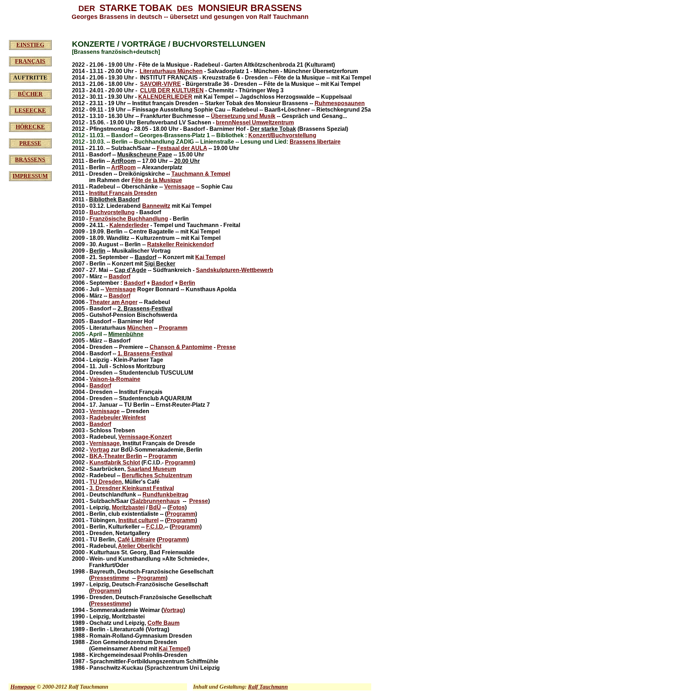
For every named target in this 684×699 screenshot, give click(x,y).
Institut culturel (138, 520)
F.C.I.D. (155, 527)
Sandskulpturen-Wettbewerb (234, 270)
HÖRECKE (30, 127)
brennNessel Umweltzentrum (255, 122)
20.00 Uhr (187, 161)
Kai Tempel (210, 257)
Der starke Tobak (273, 129)
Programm (173, 328)
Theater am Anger (113, 302)
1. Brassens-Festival (145, 353)
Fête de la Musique (156, 180)
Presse (226, 347)
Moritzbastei (128, 507)
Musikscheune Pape (144, 154)
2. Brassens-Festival (145, 308)
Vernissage (179, 187)
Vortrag (99, 450)
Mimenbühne (126, 334)
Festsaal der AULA (182, 148)
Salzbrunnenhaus (156, 501)
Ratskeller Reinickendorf (180, 244)
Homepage (22, 687)
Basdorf (145, 257)
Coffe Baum (163, 623)
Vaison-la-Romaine (114, 379)
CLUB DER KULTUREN (172, 90)
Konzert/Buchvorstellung (282, 135)
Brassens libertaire (315, 142)
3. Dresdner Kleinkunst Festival (131, 488)
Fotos (177, 507)
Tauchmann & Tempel (200, 174)
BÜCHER (30, 94)
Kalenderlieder (129, 225)
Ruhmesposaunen (340, 103)
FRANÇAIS (30, 61)
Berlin (97, 251)
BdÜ (155, 507)
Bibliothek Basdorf (114, 199)
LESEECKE (30, 110)
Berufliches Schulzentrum (157, 475)
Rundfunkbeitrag (165, 495)
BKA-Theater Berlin (115, 456)
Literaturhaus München (171, 71)
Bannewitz (156, 206)
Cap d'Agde (130, 270)
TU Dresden (105, 482)
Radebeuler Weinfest (117, 418)
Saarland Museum (151, 469)
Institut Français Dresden (123, 193)
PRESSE (30, 143)
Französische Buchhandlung (128, 219)
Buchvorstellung (112, 212)
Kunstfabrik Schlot (114, 462)
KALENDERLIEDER (165, 97)
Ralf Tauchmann (268, 687)
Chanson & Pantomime (181, 347)
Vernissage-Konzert (145, 437)
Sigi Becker (159, 264)
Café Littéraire (136, 539)
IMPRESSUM (30, 176)
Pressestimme (110, 578)
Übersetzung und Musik (243, 116)
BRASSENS (30, 159)
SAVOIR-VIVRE (160, 84)
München (139, 328)
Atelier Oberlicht (139, 546)
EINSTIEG (30, 45)
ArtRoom (123, 161)
